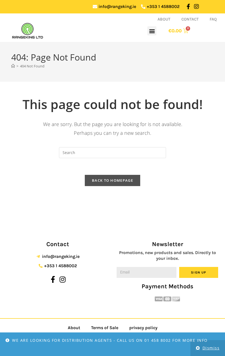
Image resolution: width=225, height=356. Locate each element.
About (164, 19)
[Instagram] (196, 6)
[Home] (13, 66)
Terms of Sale (104, 327)
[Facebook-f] (188, 6)
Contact (190, 19)
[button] (151, 30)
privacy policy (143, 327)
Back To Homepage (112, 180)
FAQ (213, 19)
